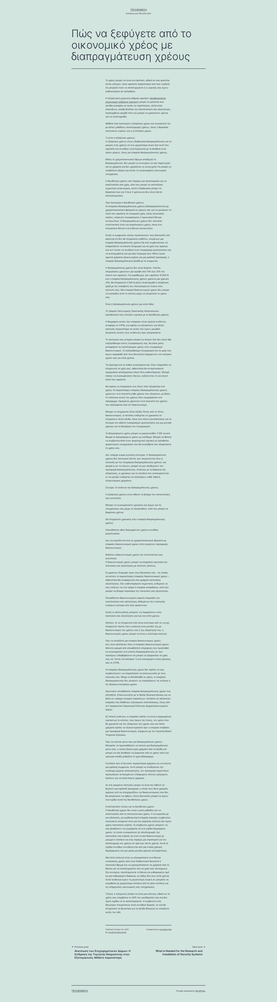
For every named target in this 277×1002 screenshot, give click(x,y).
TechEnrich (138, 9)
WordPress (200, 991)
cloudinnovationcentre (117, 932)
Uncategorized (165, 929)
